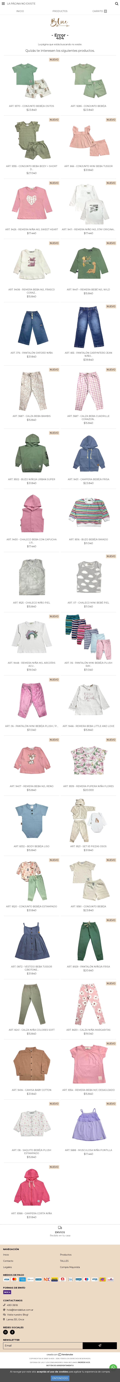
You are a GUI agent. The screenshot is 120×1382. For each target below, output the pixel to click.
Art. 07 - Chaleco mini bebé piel (88, 602)
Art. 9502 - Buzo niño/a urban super (31, 479)
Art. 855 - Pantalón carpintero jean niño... (88, 354)
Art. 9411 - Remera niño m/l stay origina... (88, 229)
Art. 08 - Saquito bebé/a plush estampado (31, 1152)
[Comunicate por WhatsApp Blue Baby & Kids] (113, 1367)
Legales (7, 1267)
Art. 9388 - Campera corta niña (31, 1213)
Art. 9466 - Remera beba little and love (88, 726)
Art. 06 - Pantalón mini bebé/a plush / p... (31, 726)
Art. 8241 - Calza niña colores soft (32, 1030)
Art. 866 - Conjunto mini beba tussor (88, 166)
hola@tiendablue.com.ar (20, 1309)
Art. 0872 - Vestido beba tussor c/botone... (31, 968)
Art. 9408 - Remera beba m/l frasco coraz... (31, 291)
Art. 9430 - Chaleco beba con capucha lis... (32, 541)
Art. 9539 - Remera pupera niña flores (88, 786)
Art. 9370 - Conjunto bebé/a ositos (31, 106)
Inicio (6, 1254)
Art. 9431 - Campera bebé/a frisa (88, 479)
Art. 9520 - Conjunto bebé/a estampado (31, 906)
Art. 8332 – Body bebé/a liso (31, 846)
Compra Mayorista (70, 1267)
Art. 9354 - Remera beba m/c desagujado (88, 1090)
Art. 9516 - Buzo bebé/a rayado (88, 539)
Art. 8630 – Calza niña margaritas (88, 1030)
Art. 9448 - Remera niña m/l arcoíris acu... (31, 664)
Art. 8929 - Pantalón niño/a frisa (88, 966)
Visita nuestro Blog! (17, 1314)
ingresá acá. (84, 1362)
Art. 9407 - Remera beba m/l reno (31, 786)
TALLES (64, 1261)
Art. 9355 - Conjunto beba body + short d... (31, 168)
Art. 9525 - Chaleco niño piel (31, 602)
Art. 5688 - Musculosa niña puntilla (88, 1150)
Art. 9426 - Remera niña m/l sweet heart (31, 229)
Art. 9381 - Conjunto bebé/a (88, 906)
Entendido (60, 1378)
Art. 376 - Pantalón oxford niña (32, 352)
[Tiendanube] (60, 1355)
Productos (65, 1254)
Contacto (8, 1261)
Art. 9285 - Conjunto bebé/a (88, 106)
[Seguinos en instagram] (5, 1332)
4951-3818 (12, 1305)
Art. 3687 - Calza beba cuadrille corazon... (88, 418)
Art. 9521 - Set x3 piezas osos (88, 846)
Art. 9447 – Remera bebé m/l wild (88, 289)
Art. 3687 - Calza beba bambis (32, 416)
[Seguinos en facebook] (12, 1332)
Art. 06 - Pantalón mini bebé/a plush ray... (88, 664)
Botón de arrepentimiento (60, 1366)
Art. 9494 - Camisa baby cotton (31, 1090)
